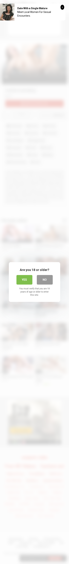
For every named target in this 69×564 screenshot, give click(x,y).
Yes (24, 279)
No (45, 279)
